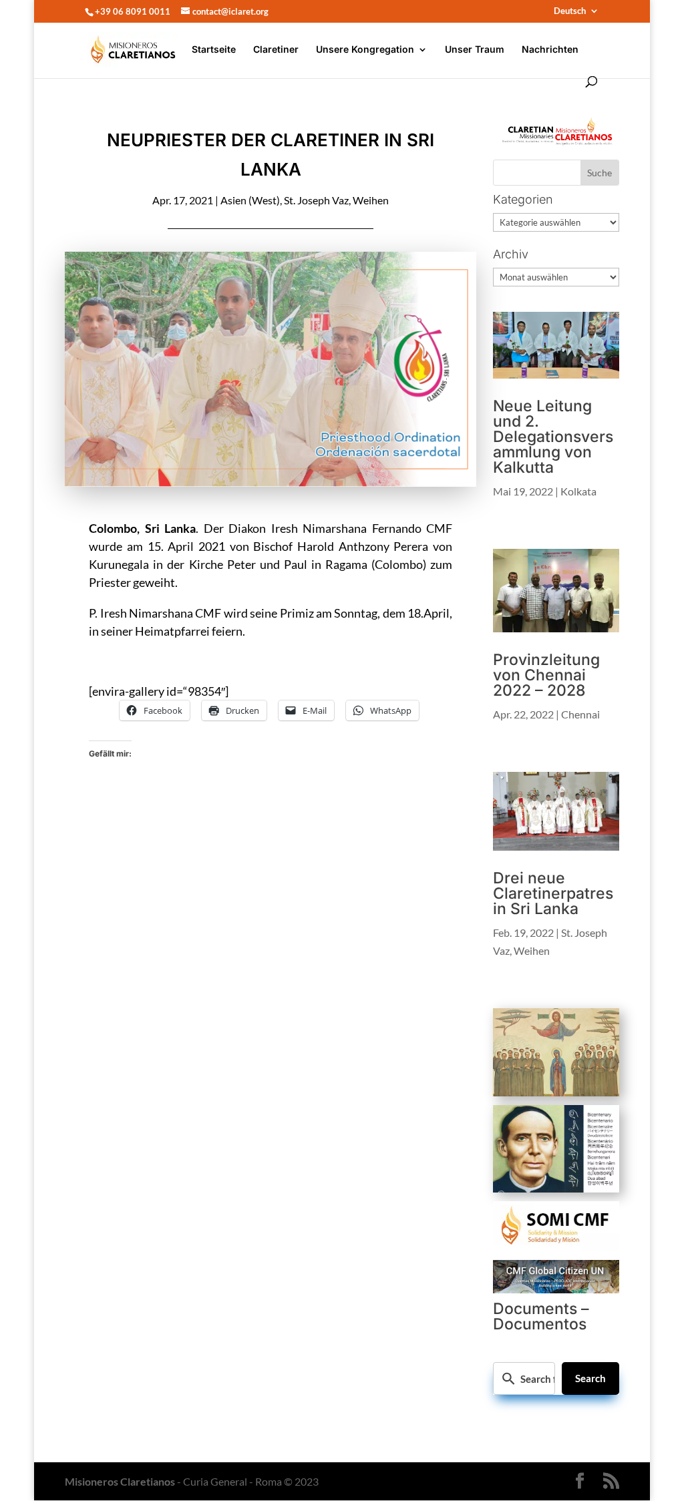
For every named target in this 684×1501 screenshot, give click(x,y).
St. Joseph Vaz (316, 200)
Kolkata (578, 491)
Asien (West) (250, 200)
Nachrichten (550, 50)
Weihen (371, 200)
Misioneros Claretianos (120, 1481)
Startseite (214, 50)
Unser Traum (474, 50)
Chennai (580, 714)
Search (590, 1378)
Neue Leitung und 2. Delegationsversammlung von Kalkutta (553, 437)
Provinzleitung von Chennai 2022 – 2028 (546, 675)
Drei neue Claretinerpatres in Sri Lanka (553, 893)
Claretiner (276, 50)
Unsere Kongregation (365, 50)
